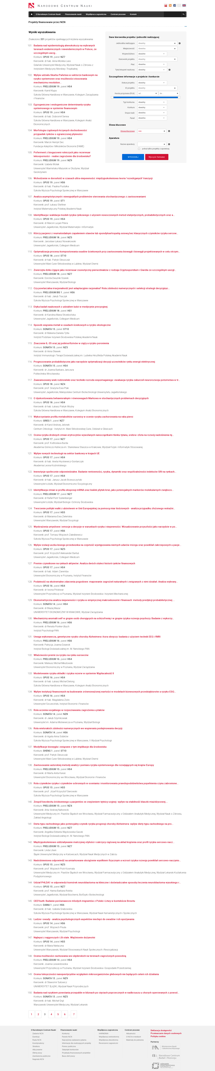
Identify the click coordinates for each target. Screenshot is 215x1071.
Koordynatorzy (38, 1043)
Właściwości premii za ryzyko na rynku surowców (61, 655)
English (184, 5)
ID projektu (130, 88)
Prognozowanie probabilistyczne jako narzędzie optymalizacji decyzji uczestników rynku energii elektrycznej (94, 361)
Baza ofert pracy (68, 1056)
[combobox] (152, 53)
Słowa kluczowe (128, 131)
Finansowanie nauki (73, 14)
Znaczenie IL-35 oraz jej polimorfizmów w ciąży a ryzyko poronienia (71, 343)
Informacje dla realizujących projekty (76, 1043)
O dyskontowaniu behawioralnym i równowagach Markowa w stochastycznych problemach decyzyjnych (91, 398)
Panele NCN (67, 1037)
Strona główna (32, 14)
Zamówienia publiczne (41, 1056)
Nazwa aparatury (127, 144)
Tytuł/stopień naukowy (125, 70)
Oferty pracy (37, 1053)
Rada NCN (36, 1040)
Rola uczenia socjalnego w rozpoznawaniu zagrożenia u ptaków (69, 710)
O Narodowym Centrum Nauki (48, 14)
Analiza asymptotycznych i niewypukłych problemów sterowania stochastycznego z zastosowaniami (90, 196)
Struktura (36, 1046)
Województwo (128, 54)
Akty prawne (37, 1050)
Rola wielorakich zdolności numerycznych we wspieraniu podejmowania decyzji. (78, 728)
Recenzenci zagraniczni (108, 1043)
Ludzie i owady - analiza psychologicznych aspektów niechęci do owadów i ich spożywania (84, 919)
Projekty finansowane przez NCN (47, 22)
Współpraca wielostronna (109, 1037)
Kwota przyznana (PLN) (125, 93)
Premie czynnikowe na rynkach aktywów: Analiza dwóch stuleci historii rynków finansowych (84, 563)
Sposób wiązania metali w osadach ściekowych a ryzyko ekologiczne (72, 325)
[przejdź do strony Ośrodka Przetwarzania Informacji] (166, 1066)
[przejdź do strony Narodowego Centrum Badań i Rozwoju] (166, 1056)
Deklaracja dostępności (161, 1030)
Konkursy (65, 1033)
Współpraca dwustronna (108, 1040)
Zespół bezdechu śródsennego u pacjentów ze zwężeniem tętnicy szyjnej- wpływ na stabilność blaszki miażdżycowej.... (101, 801)
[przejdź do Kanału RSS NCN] (170, 5)
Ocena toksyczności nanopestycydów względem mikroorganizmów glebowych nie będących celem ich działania (96, 974)
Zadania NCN (37, 1033)
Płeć (133, 64)
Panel (132, 118)
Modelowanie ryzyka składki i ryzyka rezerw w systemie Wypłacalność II (74, 673)
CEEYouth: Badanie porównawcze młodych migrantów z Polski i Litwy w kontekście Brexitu (84, 900)
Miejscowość (129, 48)
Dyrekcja (35, 1037)
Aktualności (130, 1033)
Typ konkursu (129, 102)
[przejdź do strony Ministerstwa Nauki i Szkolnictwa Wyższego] (166, 1047)
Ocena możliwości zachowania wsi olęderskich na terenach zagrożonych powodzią (80, 955)
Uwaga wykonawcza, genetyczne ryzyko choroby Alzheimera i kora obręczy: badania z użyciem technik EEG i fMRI (97, 636)
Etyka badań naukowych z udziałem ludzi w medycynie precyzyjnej (71, 306)
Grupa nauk (130, 113)
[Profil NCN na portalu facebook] (174, 5)
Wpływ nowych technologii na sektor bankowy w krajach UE (67, 453)
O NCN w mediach (133, 1037)
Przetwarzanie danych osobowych (166, 1033)
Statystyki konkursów (70, 1050)
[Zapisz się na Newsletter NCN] (179, 5)
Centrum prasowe (118, 14)
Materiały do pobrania (135, 1040)
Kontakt (133, 14)
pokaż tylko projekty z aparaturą (155, 149)
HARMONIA (103, 1033)
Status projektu (128, 83)
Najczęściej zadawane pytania (74, 1040)
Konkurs (131, 107)
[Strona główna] (60, 5)
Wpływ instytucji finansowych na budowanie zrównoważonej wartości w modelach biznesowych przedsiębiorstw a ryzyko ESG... (105, 691)
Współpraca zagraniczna (96, 14)
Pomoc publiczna (69, 1046)
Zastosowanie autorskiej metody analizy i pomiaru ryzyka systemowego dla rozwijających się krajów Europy (94, 765)
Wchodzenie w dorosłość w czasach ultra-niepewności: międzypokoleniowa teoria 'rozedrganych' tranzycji (93, 178)
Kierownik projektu (127, 59)
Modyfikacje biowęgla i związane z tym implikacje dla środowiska (70, 746)
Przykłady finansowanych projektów (76, 1053)
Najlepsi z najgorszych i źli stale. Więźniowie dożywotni (64, 937)
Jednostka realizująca (125, 43)
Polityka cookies (158, 1036)
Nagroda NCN (38, 1059)
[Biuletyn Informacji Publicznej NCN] (166, 5)
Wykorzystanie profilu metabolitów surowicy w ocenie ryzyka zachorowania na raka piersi (83, 416)
